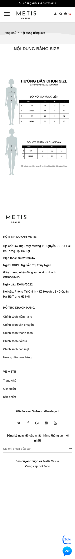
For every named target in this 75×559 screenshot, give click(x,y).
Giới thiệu (9, 388)
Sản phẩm (9, 397)
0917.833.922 (49, 3)
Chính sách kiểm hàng (17, 316)
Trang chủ (9, 380)
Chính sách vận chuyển (18, 324)
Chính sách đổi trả (15, 341)
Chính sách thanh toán (18, 333)
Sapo (47, 466)
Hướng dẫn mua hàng (17, 357)
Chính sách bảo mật (16, 349)
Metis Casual (51, 461)
